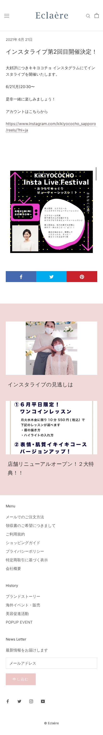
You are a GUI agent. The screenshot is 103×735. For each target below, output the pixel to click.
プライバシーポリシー (25, 551)
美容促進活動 (17, 613)
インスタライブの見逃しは (40, 384)
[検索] (88, 15)
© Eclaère (51, 723)
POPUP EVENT (19, 622)
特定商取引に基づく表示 (27, 559)
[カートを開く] (97, 15)
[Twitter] (19, 701)
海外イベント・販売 (23, 605)
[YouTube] (43, 701)
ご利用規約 (15, 534)
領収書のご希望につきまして (31, 525)
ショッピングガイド (23, 542)
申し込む (21, 679)
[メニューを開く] (6, 16)
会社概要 (13, 568)
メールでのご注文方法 (25, 516)
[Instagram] (31, 701)
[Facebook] (8, 701)
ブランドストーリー (23, 596)
